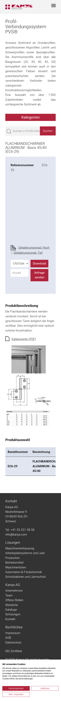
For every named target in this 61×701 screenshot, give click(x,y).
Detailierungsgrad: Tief (28, 252)
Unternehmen (14, 590)
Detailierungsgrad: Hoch (33, 247)
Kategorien (30, 117)
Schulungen (12, 614)
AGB (8, 637)
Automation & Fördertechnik (23, 572)
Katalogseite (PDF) (24, 339)
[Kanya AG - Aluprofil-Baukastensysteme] (19, 7)
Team (9, 595)
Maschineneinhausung (19, 548)
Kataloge (11, 609)
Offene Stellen (14, 600)
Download (39, 263)
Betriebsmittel (14, 562)
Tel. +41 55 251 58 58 (19, 530)
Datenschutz (13, 642)
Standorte (11, 605)
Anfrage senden (39, 275)
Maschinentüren (15, 567)
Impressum (12, 633)
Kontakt (10, 619)
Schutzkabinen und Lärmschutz (25, 577)
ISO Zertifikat (13, 651)
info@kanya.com (16, 534)
